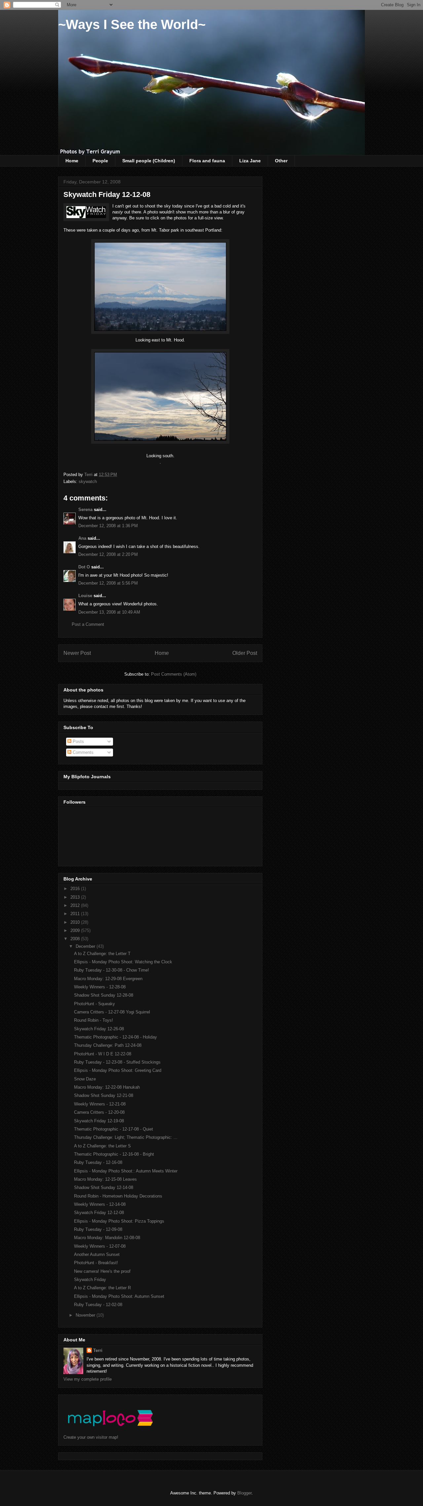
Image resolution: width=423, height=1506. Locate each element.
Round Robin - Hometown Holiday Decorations (118, 1196)
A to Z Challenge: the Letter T (102, 953)
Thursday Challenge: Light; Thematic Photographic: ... (125, 1137)
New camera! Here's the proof (102, 1271)
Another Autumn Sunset (97, 1254)
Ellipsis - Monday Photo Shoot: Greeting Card (117, 1070)
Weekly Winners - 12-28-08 (100, 986)
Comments (82, 752)
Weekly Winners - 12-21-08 (100, 1104)
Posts (77, 741)
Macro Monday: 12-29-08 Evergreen (108, 978)
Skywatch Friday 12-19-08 (99, 1120)
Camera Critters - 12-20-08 (99, 1112)
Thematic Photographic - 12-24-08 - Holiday (115, 1037)
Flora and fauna (207, 160)
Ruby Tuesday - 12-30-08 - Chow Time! (111, 970)
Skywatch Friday (90, 1279)
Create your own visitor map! (90, 1437)
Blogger (244, 1492)
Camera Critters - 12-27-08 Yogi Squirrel (112, 1011)
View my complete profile (87, 1379)
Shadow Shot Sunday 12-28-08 (103, 995)
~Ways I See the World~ (132, 24)
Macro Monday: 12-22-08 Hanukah (107, 1087)
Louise (85, 595)
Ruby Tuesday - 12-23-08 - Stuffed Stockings (117, 1062)
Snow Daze (85, 1078)
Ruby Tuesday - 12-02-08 (98, 1304)
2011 (75, 913)
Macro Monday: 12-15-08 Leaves (105, 1179)
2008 (75, 938)
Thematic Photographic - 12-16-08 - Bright (114, 1154)
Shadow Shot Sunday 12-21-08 (103, 1095)
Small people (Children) (148, 160)
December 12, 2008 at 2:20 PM (108, 554)
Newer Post (77, 653)
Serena (85, 509)
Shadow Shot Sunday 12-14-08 (103, 1187)
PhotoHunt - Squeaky (94, 1003)
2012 (75, 905)
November (86, 1315)
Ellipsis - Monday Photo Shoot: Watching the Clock (123, 961)
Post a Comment (88, 624)
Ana (82, 538)
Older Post (244, 653)
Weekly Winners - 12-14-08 (100, 1204)
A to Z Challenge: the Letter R (102, 1287)
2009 (75, 930)
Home (71, 160)
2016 (75, 888)
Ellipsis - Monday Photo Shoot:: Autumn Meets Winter (125, 1171)
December (86, 946)
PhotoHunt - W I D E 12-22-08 (102, 1053)
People (100, 160)
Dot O (84, 566)
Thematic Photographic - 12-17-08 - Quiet (113, 1129)
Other (281, 160)
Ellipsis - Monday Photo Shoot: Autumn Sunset (119, 1296)
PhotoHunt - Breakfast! (96, 1262)
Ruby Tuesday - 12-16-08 (98, 1162)
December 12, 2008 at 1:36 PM (108, 525)
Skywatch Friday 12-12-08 (99, 1212)
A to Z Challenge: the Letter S (102, 1145)
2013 (75, 897)
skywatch (88, 481)
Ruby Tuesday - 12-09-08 (98, 1229)
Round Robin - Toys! (93, 1020)
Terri (97, 1350)
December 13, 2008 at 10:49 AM (109, 612)
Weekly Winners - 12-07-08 (100, 1246)
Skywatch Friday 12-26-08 (99, 1028)
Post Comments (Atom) (173, 674)
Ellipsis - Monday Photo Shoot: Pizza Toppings (119, 1221)
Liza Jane (250, 160)
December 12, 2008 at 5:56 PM (108, 583)
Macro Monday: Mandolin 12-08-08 (107, 1237)
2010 (75, 922)
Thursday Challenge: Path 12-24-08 (107, 1045)
